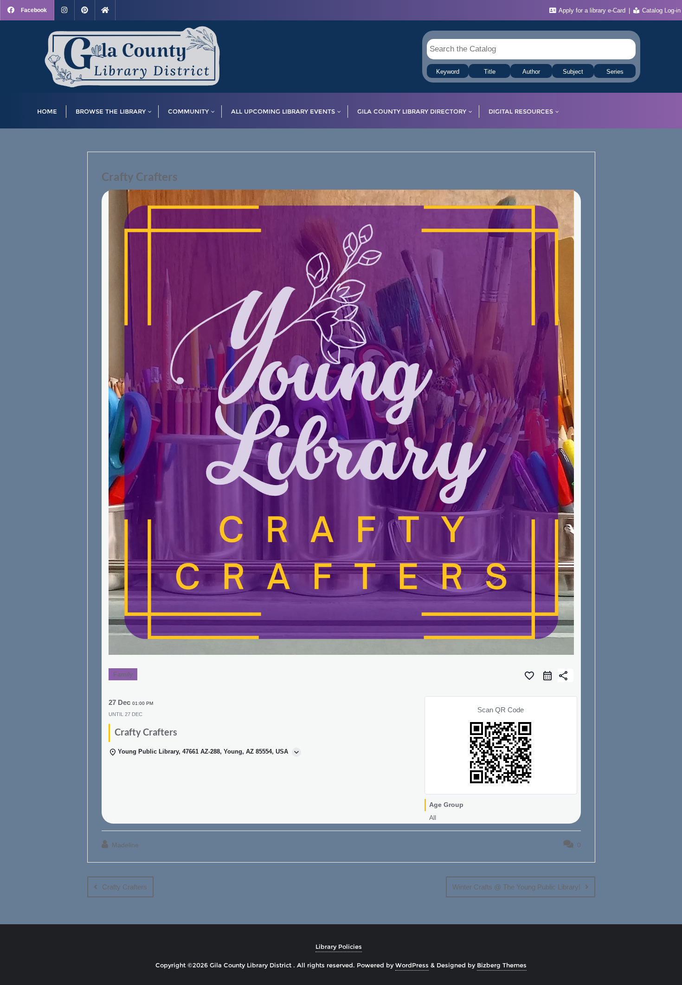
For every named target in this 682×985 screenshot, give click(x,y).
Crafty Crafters (124, 887)
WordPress (412, 965)
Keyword (447, 72)
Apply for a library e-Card (592, 10)
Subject (573, 72)
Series (615, 72)
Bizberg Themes (502, 965)
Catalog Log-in (660, 10)
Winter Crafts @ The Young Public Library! (516, 887)
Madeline (124, 845)
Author (531, 72)
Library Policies (338, 946)
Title (489, 72)
